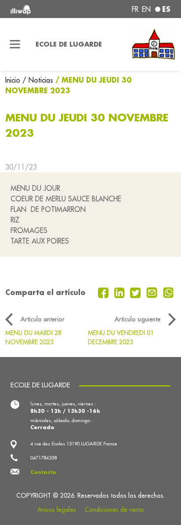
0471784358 (43, 458)
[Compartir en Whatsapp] (168, 292)
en (146, 9)
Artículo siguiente (137, 319)
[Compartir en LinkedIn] (120, 292)
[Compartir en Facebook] (104, 292)
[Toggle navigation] (15, 44)
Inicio (13, 80)
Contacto (43, 472)
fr (135, 9)
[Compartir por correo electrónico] (153, 292)
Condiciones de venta (114, 510)
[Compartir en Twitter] (136, 292)
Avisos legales (56, 510)
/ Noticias (37, 80)
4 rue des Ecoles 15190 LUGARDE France (73, 444)
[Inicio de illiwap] (40, 9)
